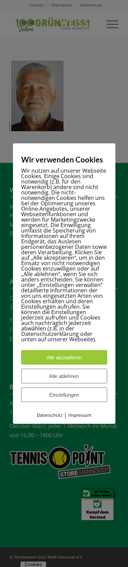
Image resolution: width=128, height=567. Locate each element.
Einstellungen (64, 395)
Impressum (79, 415)
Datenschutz (49, 415)
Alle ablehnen (64, 376)
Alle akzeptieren (64, 357)
